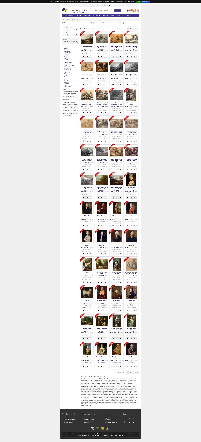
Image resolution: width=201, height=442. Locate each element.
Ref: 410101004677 (102, 108)
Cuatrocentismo (67, 54)
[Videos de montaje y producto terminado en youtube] (124, 422)
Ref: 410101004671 (131, 136)
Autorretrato (116, 300)
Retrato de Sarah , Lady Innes (131, 329)
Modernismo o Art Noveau (69, 65)
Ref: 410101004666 (87, 193)
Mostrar (96, 28)
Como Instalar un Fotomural (111, 422)
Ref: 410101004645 (102, 334)
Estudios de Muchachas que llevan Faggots (131, 272)
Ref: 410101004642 (87, 362)
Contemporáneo (67, 52)
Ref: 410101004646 (87, 334)
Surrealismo (66, 83)
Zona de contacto (108, 424)
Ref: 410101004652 (116, 277)
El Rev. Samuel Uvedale (117, 244)
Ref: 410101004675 (131, 108)
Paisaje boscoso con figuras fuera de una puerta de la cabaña (116, 132)
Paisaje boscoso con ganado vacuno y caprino (131, 161)
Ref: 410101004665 (102, 193)
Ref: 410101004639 (131, 362)
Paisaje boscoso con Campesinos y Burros (87, 75)
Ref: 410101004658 (87, 249)
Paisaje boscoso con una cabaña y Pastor (116, 188)
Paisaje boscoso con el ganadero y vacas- (87, 103)
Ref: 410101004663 (131, 193)
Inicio (64, 19)
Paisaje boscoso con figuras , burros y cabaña (87, 132)
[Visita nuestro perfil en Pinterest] (134, 418)
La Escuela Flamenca (68, 62)
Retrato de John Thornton (116, 357)
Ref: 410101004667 (131, 164)
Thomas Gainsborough (87, 53)
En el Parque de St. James (102, 272)
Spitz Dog (87, 300)
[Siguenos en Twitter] (129, 422)
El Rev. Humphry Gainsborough (131, 244)
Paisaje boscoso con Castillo (87, 188)
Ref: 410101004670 (87, 164)
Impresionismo (67, 61)
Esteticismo (66, 56)
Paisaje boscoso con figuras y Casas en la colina (87, 161)
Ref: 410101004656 (116, 249)
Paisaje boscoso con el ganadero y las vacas (102, 103)
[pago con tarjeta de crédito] (93, 428)
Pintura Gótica (67, 72)
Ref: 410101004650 (87, 305)
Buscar (118, 10)
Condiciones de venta (89, 419)
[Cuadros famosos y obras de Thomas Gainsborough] (75, 10)
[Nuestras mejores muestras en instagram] (134, 422)
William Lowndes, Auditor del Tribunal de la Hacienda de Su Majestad (102, 217)
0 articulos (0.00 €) (102, 5)
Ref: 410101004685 (102, 52)
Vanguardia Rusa (67, 86)
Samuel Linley (131, 300)
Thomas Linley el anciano (87, 244)
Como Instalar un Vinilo (110, 421)
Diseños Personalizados (107, 15)
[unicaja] (98, 428)
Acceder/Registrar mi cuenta (70, 419)
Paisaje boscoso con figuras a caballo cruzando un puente (131, 132)
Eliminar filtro (77, 43)
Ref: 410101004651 (131, 277)
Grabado (66, 59)
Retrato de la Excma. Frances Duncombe (116, 329)
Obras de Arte (96, 15)
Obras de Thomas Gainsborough (74, 19)
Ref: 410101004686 (87, 52)
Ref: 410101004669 (102, 164)
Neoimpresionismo (68, 68)
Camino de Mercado (87, 328)
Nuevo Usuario (126, 5)
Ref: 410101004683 (131, 52)
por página (106, 28)
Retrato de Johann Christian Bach (131, 357)
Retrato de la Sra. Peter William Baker (87, 357)
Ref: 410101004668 (116, 164)
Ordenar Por (83, 28)
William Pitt (87, 215)
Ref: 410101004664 (116, 193)
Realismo (66, 76)
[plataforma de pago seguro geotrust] (108, 428)
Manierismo (66, 63)
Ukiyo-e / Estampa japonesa (70, 85)
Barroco (65, 49)
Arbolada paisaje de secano (87, 47)
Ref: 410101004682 (87, 80)
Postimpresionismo (68, 73)
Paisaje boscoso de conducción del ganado (131, 75)
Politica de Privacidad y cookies (91, 421)
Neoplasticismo (67, 69)
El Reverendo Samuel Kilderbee (101, 244)
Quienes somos (87, 418)
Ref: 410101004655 (131, 249)
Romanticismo (67, 80)
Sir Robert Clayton (102, 300)
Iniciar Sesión (135, 5)
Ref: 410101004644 (116, 334)
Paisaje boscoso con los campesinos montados (102, 76)
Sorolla (70, 115)
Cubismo (66, 55)
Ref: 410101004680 (116, 80)
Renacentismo (67, 78)
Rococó (65, 79)
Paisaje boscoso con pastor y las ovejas (116, 47)
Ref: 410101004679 (131, 80)
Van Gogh (75, 113)
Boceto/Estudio (67, 51)
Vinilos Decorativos (68, 15)
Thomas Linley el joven (131, 215)
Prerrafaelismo (67, 75)
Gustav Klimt (65, 115)
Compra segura (108, 419)
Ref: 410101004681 (102, 80)
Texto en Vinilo (120, 15)
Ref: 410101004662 (87, 221)
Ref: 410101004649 (102, 305)
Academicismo (67, 48)
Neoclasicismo (67, 66)
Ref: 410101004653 (102, 277)
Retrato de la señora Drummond (101, 357)
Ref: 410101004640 (116, 362)
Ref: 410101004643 (131, 334)
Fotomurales (86, 15)
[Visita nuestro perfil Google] (124, 418)
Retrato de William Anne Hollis (102, 329)
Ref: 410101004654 (87, 277)
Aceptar (138, 1)
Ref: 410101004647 (131, 305)
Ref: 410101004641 (102, 362)
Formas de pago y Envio (69, 421)
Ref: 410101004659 (131, 221)
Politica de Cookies (146, 1)
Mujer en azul (131, 187)
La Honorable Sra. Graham (116, 272)
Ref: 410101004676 (116, 108)
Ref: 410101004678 (87, 108)
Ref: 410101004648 (116, 305)
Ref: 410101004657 (102, 249)
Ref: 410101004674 (87, 136)
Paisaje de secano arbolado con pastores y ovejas (102, 48)
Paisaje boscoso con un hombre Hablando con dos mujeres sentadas (102, 189)
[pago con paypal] (103, 428)
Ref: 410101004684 (116, 52)
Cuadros (78, 15)
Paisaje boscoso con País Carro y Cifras (102, 160)
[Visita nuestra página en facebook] (129, 418)
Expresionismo (67, 58)
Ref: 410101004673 (102, 136)
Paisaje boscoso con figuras (131, 103)
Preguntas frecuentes (109, 418)
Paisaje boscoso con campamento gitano (116, 103)
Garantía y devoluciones (69, 422)
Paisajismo (66, 71)
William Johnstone (116, 215)
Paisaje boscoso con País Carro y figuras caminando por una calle (116, 161)
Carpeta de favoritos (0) (116, 5)
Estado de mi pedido (68, 418)
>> (137, 28)
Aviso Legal (86, 422)
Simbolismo (66, 82)
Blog (128, 15)
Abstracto (66, 47)
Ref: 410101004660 (116, 221)
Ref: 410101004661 (102, 221)
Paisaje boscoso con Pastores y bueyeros (116, 75)
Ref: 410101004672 (116, 136)
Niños (87, 272)
